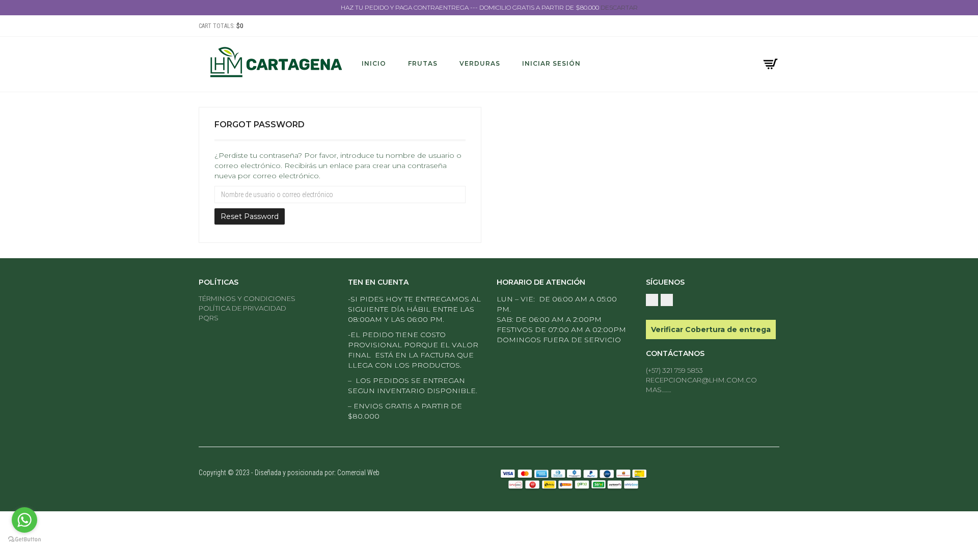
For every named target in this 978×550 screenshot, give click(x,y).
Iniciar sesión (551, 63)
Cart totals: (221, 26)
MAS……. (658, 390)
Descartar (619, 7)
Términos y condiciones (247, 298)
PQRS (209, 318)
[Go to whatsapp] (24, 520)
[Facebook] (763, 26)
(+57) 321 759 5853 (674, 370)
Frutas (423, 63)
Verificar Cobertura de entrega (711, 329)
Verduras (479, 63)
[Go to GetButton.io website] (24, 539)
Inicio (374, 63)
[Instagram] (774, 26)
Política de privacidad (242, 308)
